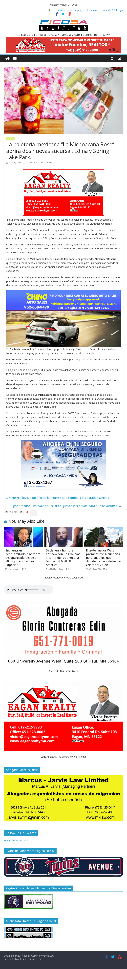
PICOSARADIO (32, 162)
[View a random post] (119, 58)
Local (10, 138)
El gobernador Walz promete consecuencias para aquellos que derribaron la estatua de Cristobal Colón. (103, 557)
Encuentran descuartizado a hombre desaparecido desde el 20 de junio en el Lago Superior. (22, 557)
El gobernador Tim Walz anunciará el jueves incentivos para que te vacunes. (66, 506)
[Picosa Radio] (7, 58)
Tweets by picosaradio (16, 840)
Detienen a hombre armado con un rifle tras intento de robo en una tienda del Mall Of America (63, 557)
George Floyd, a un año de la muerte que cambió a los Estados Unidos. (57, 498)
